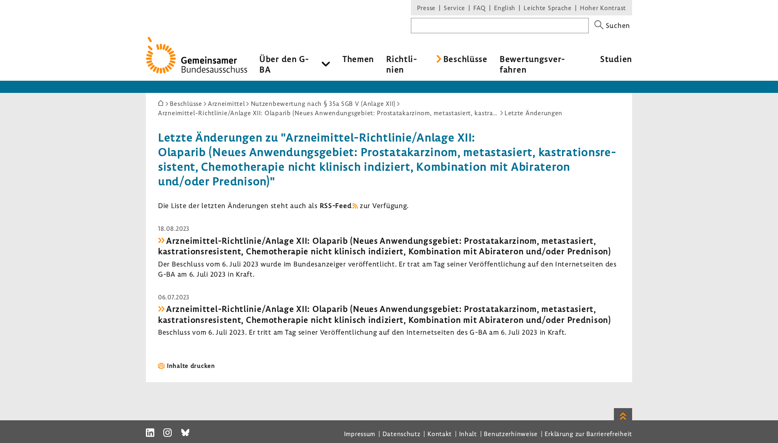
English (504, 8)
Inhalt (468, 434)
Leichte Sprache (548, 8)
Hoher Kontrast (603, 8)
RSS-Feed (336, 205)
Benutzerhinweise (511, 434)
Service (454, 8)
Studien (616, 59)
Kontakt (439, 434)
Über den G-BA (284, 64)
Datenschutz (402, 434)
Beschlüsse (465, 59)
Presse (426, 8)
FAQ (479, 8)
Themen (358, 59)
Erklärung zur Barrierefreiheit (588, 434)
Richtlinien (401, 64)
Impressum (359, 434)
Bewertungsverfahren (532, 64)
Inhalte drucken (191, 365)
